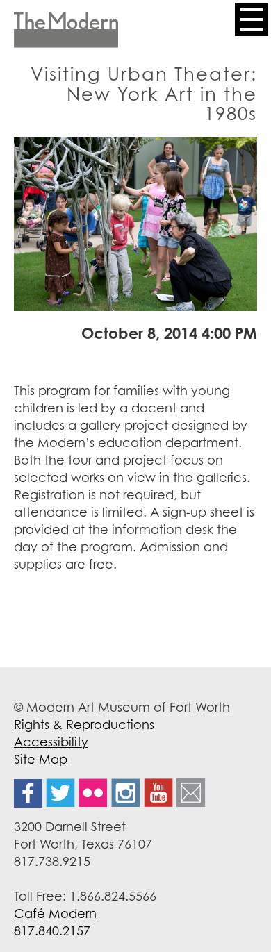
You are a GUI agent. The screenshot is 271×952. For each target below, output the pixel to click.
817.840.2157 (52, 930)
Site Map (40, 759)
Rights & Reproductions (84, 724)
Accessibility (51, 741)
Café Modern (55, 913)
